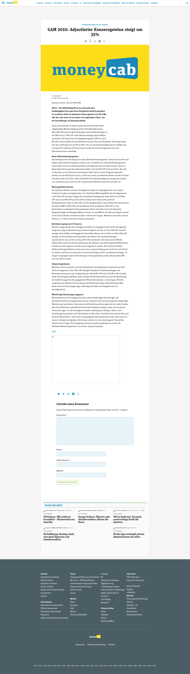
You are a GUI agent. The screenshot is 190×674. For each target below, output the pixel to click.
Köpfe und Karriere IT (110, 593)
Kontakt (111, 645)
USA (72, 608)
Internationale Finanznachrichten (83, 584)
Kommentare (132, 612)
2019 (68, 666)
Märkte (73, 599)
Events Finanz (76, 590)
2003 (144, 666)
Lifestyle (104, 615)
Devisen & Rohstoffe (78, 615)
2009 (115, 666)
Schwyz (44, 596)
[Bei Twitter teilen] (85, 41)
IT (80, 3)
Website (60, 471)
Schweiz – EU (132, 605)
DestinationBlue (107, 621)
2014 (91, 666)
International (46, 602)
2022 (54, 666)
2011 (105, 666)
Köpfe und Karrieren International (54, 618)
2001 (154, 666)
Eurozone (74, 605)
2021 (58, 666)
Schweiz (40, 3)
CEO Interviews (133, 577)
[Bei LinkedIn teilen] (99, 41)
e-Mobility (131, 593)
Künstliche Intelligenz (92, 3)
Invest (73, 593)
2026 (35, 666)
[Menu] (3, 3)
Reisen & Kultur (142, 3)
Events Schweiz (47, 587)
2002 (149, 666)
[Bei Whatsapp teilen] (95, 41)
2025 (40, 666)
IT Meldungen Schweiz (110, 587)
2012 (101, 666)
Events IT (105, 596)
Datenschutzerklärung (97, 645)
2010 (110, 666)
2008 (120, 666)
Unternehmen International (52, 605)
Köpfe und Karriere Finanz (80, 587)
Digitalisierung (107, 584)
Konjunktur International (51, 612)
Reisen (104, 618)
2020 (63, 666)
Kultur (103, 612)
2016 (82, 666)
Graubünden (46, 593)
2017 (77, 666)
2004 (140, 666)
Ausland (48, 3)
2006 (130, 666)
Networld (105, 603)
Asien (72, 602)
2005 (135, 666)
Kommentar (62, 415)
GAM (54, 332)
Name (60, 450)
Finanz (66, 3)
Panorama (45, 615)
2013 (96, 666)
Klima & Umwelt (128, 3)
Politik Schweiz (47, 580)
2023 (49, 666)
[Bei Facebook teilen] (90, 41)
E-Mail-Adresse (63, 460)
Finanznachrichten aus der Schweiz (95, 25)
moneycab (58, 96)
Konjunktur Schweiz (49, 584)
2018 (73, 666)
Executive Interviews (135, 580)
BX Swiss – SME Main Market (82, 580)
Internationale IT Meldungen (113, 590)
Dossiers (154, 3)
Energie (130, 589)
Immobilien (131, 608)
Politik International (49, 608)
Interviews (57, 3)
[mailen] (104, 41)
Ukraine (130, 602)
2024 (45, 666)
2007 (125, 666)
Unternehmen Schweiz (50, 577)
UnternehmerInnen (134, 615)
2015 (87, 666)
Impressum (80, 645)
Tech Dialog (106, 600)
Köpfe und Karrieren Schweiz (52, 590)
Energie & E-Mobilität (111, 3)
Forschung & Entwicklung (137, 599)
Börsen (73, 612)
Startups (74, 3)
